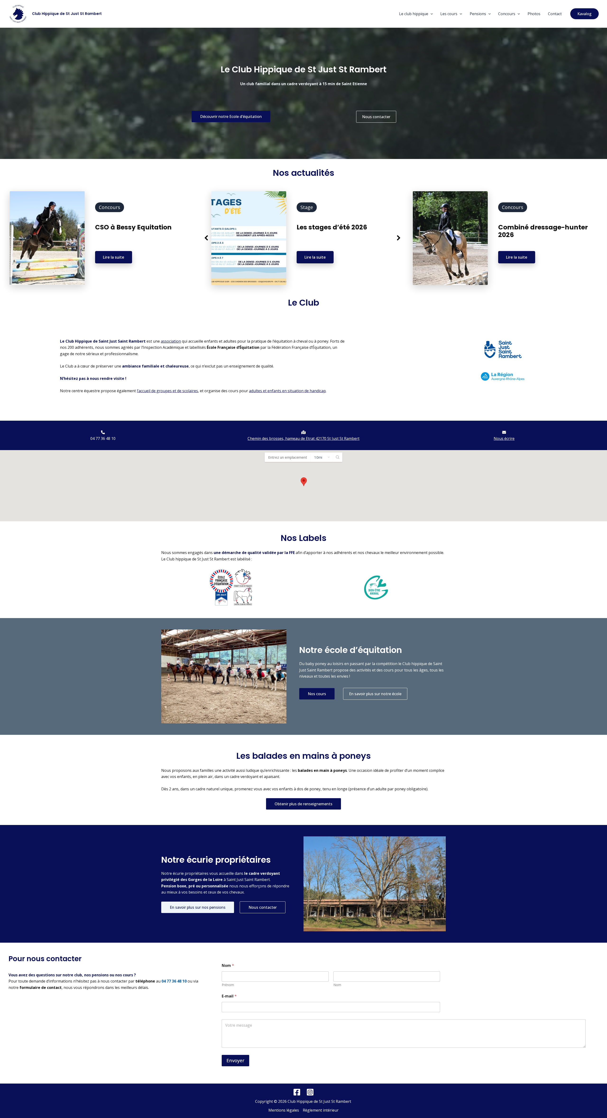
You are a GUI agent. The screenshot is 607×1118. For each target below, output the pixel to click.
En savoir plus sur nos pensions (197, 907)
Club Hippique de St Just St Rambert (67, 13)
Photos (534, 13)
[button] (430, 13)
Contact (555, 13)
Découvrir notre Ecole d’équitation (231, 116)
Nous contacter (376, 116)
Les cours (448, 13)
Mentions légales (283, 1110)
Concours (506, 13)
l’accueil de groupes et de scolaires (167, 390)
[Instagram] (310, 1092)
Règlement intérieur (321, 1110)
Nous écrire (504, 438)
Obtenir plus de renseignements (303, 803)
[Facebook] (297, 1092)
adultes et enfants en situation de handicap (287, 390)
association (171, 341)
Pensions (478, 13)
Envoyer (235, 1060)
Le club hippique (413, 13)
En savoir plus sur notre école (375, 693)
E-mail (229, 996)
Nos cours (317, 693)
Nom (337, 985)
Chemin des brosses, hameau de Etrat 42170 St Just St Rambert (303, 438)
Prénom (228, 985)
